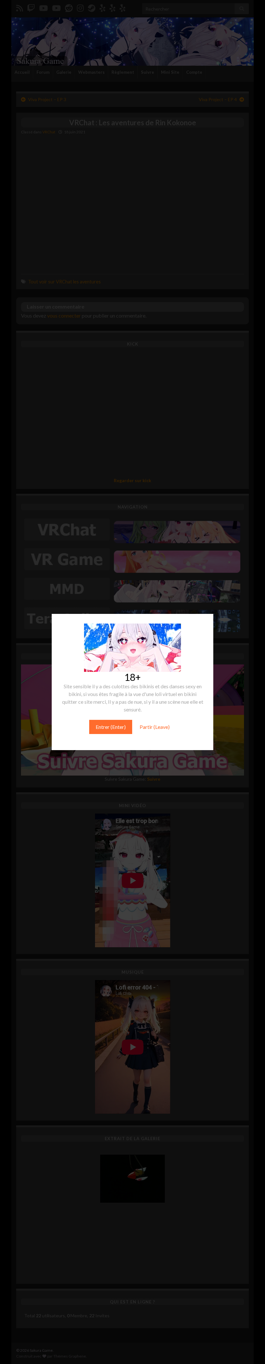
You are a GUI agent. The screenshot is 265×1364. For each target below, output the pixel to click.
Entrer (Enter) (111, 727)
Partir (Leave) (155, 727)
